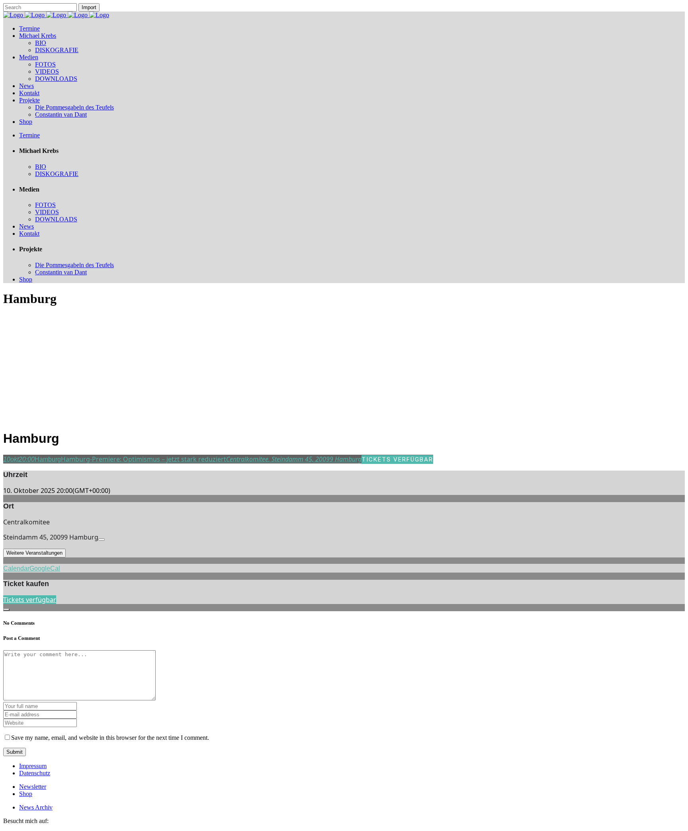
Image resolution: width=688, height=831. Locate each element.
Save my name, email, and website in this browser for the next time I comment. (110, 737)
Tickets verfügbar (29, 599)
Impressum (33, 766)
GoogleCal (44, 568)
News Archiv (36, 807)
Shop (25, 793)
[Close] (6, 609)
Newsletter (32, 786)
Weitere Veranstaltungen (34, 553)
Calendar (16, 568)
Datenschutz (34, 773)
